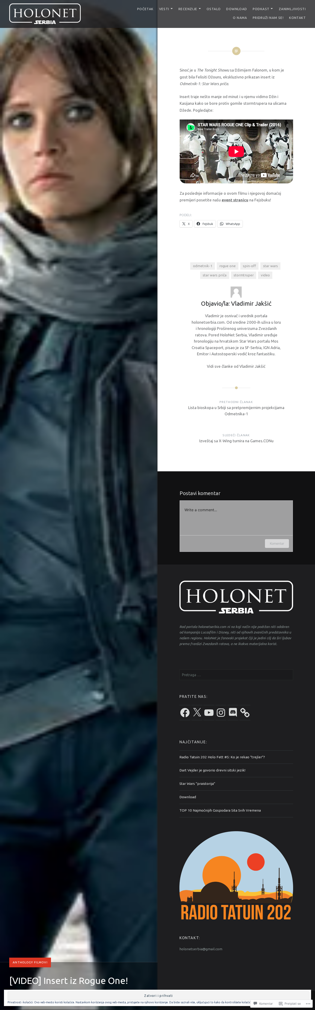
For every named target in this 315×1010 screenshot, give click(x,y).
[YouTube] (208, 712)
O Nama (240, 18)
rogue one (227, 266)
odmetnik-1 (202, 266)
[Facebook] (184, 712)
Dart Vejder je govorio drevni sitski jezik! (212, 770)
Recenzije (187, 9)
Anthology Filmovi (30, 962)
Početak (145, 9)
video (265, 275)
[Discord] (232, 712)
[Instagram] (220, 712)
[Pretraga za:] (236, 675)
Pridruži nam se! (268, 18)
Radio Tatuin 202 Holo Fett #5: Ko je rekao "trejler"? (222, 757)
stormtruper (244, 275)
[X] (196, 712)
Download (236, 9)
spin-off (249, 266)
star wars (270, 266)
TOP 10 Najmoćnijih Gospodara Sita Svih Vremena (220, 810)
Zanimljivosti (292, 9)
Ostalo (214, 9)
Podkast (261, 9)
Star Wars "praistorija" (197, 784)
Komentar (277, 543)
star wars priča (214, 275)
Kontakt (297, 18)
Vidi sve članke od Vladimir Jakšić (236, 366)
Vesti (164, 9)
